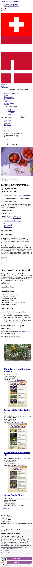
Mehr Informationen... (16, 280)
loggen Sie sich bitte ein (25, 331)
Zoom (2, 178)
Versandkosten (17, 218)
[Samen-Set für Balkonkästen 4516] (17, 449)
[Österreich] (16, 59)
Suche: (2, 117)
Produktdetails (8, 225)
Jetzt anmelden (5, 140)
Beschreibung (8, 224)
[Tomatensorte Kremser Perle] (9, 179)
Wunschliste (7, 121)
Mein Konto (7, 120)
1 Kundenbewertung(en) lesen (9, 195)
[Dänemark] (16, 83)
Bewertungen (8, 227)
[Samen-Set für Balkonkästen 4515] (17, 406)
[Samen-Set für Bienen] (17, 491)
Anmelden (7, 123)
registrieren (7, 333)
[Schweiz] (16, 35)
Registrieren (7, 125)
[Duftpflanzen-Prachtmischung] (17, 365)
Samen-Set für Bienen (14, 495)
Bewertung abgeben (24, 195)
